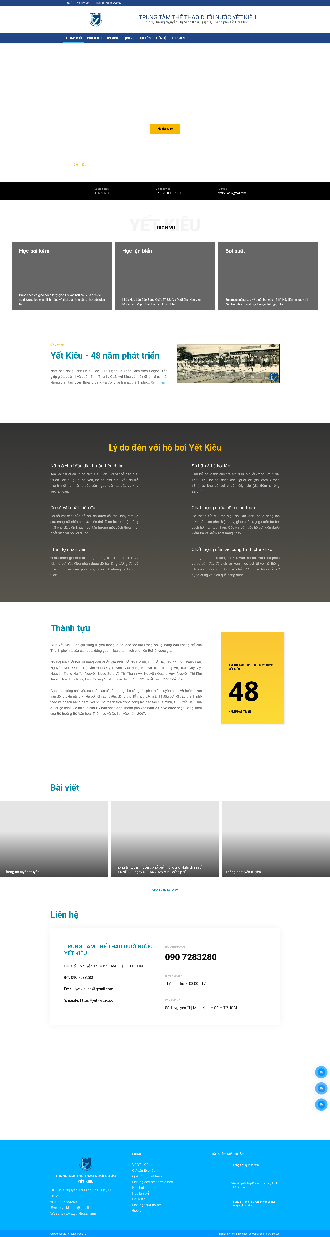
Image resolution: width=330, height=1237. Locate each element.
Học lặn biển (141, 1193)
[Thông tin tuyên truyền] (54, 839)
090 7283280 (191, 957)
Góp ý (136, 1210)
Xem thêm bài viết (165, 890)
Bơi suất (138, 1198)
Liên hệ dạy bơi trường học (152, 1181)
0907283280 (102, 193)
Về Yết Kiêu (141, 1164)
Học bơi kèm (141, 1187)
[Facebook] (258, 2)
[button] (262, 38)
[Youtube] (264, 2)
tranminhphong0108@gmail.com (247, 1233)
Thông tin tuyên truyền (245, 1165)
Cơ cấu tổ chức (143, 1170)
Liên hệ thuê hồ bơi (146, 1204)
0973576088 (273, 1233)
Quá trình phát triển (147, 1175)
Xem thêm (158, 382)
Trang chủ (74, 38)
